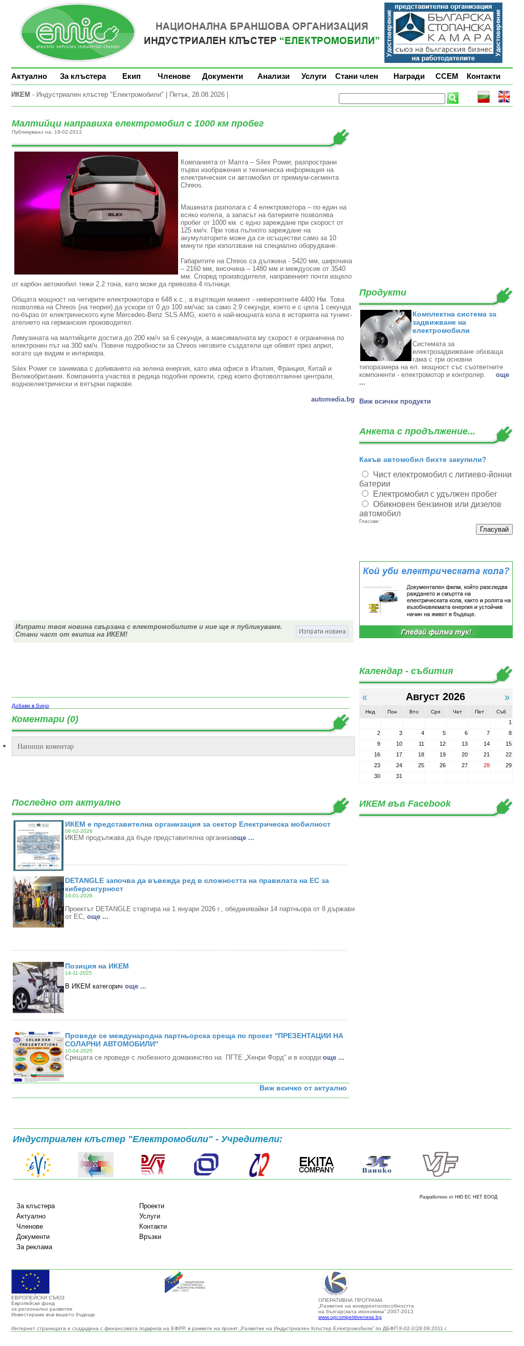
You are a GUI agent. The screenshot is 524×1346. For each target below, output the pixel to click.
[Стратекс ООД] (259, 1175)
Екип (131, 76)
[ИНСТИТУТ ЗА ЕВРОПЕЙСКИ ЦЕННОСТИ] (38, 1175)
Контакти (483, 76)
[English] (504, 101)
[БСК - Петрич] (96, 1175)
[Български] (483, 101)
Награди (409, 76)
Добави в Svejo (30, 705)
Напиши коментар (45, 746)
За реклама (34, 1247)
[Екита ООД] (316, 1175)
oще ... (243, 838)
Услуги (313, 76)
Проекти (151, 1206)
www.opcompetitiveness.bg (350, 1317)
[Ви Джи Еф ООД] (440, 1175)
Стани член (356, 76)
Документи (222, 76)
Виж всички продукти (395, 401)
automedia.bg (333, 399)
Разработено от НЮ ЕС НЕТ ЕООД (458, 1197)
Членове (174, 76)
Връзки (150, 1236)
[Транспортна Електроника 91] (206, 1175)
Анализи (273, 76)
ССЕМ (446, 76)
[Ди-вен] (153, 1175)
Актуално (29, 76)
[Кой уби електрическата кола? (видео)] (436, 636)
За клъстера (83, 76)
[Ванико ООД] (377, 1175)
